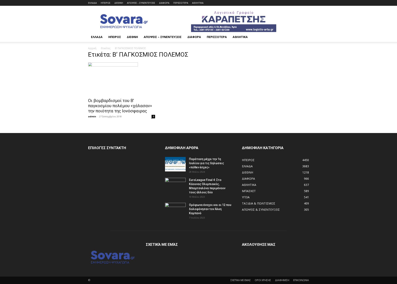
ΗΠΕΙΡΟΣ (105, 2)
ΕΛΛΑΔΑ (92, 2)
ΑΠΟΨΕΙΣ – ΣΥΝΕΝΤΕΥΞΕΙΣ (141, 2)
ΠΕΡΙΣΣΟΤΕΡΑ (180, 2)
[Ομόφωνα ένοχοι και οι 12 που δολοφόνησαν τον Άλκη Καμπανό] (175, 210)
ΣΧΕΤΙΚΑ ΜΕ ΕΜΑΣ (241, 280)
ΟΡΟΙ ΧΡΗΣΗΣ (263, 280)
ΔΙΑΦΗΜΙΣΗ (282, 280)
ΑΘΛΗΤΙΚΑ (197, 2)
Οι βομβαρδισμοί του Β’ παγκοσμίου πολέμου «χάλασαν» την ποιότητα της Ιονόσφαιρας (120, 105)
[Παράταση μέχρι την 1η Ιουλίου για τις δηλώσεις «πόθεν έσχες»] (175, 164)
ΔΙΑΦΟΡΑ (164, 2)
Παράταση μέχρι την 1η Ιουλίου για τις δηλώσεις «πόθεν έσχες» (206, 163)
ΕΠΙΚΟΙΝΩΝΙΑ (301, 280)
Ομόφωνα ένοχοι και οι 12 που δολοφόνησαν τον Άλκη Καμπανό (210, 209)
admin (92, 116)
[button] (304, 37)
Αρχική (92, 48)
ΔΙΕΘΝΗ (118, 2)
